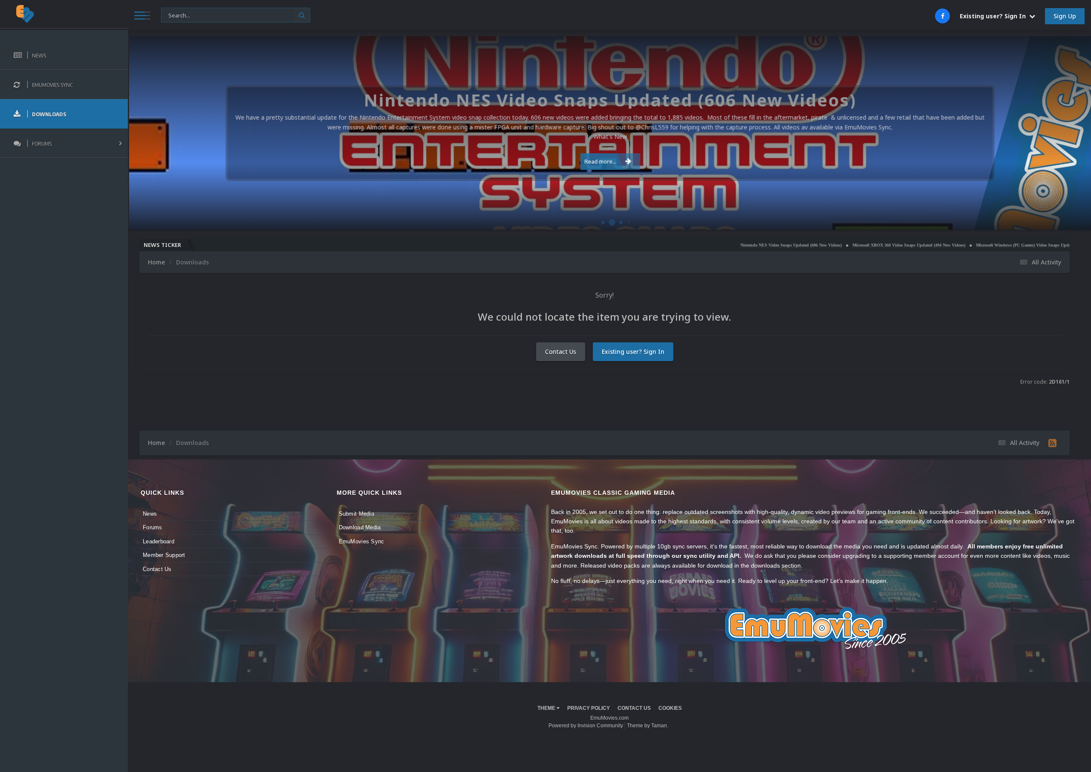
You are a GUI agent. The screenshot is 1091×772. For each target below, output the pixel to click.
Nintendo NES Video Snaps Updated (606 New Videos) (728, 245)
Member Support (164, 555)
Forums (152, 527)
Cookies (670, 708)
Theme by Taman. (647, 726)
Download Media (360, 527)
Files (172, 14)
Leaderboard (158, 541)
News (150, 514)
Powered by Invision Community (585, 726)
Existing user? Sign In (994, 16)
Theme (547, 708)
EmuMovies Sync (361, 541)
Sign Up (1064, 16)
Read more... (601, 161)
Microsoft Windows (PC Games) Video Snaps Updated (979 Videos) (975, 245)
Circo (1076, 219)
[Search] (302, 15)
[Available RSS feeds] (1052, 443)
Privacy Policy (588, 708)
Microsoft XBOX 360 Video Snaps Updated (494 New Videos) (845, 245)
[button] (1061, 133)
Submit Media (356, 514)
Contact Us (560, 351)
